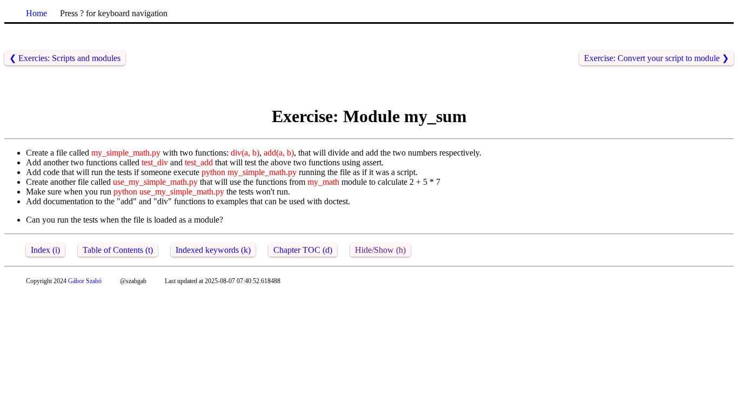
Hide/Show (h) (380, 250)
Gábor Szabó (85, 281)
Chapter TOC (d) (302, 250)
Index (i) (45, 250)
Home (36, 13)
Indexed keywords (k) (213, 250)
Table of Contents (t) (118, 250)
